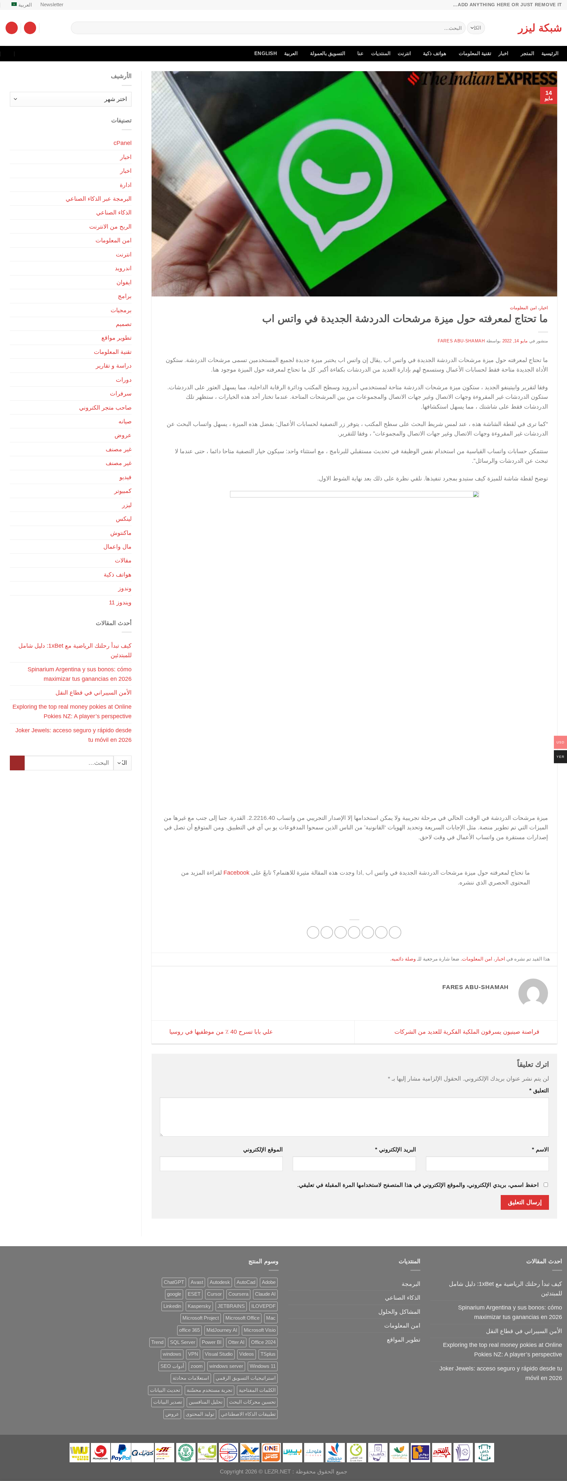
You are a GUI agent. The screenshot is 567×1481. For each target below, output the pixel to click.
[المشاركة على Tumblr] (313, 932)
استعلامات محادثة (191, 1378)
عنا (360, 53)
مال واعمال (117, 546)
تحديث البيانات (165, 1390)
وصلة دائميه (403, 959)
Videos (246, 1354)
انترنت (404, 53)
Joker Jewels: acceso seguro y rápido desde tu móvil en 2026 (73, 735)
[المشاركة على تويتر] (368, 932)
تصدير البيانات (167, 1402)
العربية (25, 5)
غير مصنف (119, 449)
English (265, 53)
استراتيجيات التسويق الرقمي (246, 1378)
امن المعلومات (523, 307)
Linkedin (172, 1306)
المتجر (527, 53)
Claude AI (265, 1294)
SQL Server (182, 1342)
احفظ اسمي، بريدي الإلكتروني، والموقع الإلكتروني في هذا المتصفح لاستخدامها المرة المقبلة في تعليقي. (418, 1185)
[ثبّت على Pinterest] (340, 932)
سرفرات (121, 393)
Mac (271, 1318)
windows (172, 1354)
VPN (193, 1354)
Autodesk (220, 1282)
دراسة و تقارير (114, 365)
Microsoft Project (200, 1318)
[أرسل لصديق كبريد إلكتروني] (354, 932)
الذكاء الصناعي (114, 212)
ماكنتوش (121, 532)
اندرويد (123, 268)
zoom (197, 1366)
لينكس (124, 518)
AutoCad (246, 1282)
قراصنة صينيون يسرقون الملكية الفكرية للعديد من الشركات (467, 1031)
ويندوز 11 (120, 602)
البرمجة (411, 1283)
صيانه (125, 421)
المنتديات (380, 53)
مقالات (123, 560)
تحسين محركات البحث (252, 1402)
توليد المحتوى (200, 1414)
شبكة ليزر (540, 28)
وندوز (125, 588)
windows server (226, 1366)
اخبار (503, 53)
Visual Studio (219, 1354)
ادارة (126, 184)
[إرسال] (78, 28)
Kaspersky (199, 1306)
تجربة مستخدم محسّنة (209, 1390)
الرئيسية (549, 53)
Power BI (211, 1342)
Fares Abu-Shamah (461, 340)
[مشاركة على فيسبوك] (395, 932)
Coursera (238, 1294)
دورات (124, 379)
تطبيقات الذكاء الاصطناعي (248, 1414)
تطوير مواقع (116, 337)
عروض (123, 435)
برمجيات (121, 310)
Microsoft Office (242, 1318)
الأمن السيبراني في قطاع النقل (93, 692)
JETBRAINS (231, 1306)
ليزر (127, 504)
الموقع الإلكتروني (263, 1149)
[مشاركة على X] (381, 932)
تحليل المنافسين (205, 1402)
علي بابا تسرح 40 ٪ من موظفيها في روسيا (220, 1031)
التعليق (539, 1090)
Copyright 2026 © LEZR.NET (255, 1472)
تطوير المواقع (403, 1339)
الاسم (540, 1149)
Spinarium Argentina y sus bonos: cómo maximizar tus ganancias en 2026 (80, 674)
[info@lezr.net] (36, 53)
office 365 (189, 1330)
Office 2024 (263, 1342)
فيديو (125, 477)
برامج (125, 296)
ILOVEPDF (263, 1306)
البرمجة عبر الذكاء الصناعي (99, 198)
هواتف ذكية (434, 53)
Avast (197, 1282)
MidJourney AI (221, 1330)
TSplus (268, 1354)
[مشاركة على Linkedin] (327, 932)
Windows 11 (263, 1366)
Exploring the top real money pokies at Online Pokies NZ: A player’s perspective (72, 711)
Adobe (269, 1282)
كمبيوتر (123, 490)
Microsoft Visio (260, 1330)
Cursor (214, 1294)
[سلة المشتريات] (12, 28)
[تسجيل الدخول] (30, 28)
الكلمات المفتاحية (257, 1390)
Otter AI (236, 1342)
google (174, 1294)
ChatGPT (174, 1282)
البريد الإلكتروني (395, 1149)
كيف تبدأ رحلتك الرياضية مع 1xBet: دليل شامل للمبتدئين (75, 650)
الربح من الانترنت (110, 226)
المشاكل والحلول (399, 1311)
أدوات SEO (172, 1366)
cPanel (123, 142)
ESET (194, 1294)
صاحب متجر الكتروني (105, 407)
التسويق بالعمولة (327, 53)
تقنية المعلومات (475, 53)
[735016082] (22, 53)
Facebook (236, 872)
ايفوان (124, 282)
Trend (157, 1342)
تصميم (124, 323)
